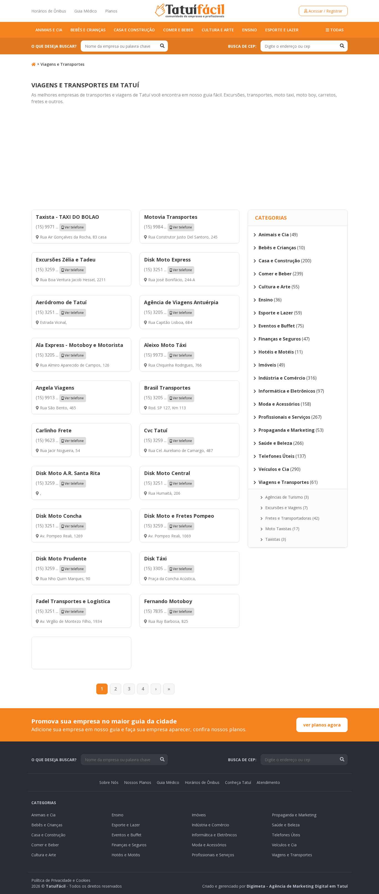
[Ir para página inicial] (33, 64)
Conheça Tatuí (238, 782)
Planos (111, 11)
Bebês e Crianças (87, 29)
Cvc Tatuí (155, 430)
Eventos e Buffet (127, 834)
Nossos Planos (137, 782)
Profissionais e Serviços (213, 854)
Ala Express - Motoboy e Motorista (79, 345)
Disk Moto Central (167, 473)
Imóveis (199, 814)
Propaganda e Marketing (294, 814)
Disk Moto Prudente (61, 558)
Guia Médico (85, 11)
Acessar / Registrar (324, 11)
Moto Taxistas (281, 528)
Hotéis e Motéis (126, 854)
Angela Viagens (55, 387)
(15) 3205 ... (168, 312)
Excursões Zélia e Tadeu (65, 259)
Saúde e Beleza (286, 824)
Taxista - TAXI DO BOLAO (67, 217)
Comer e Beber (178, 29)
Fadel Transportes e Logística (73, 601)
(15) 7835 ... (168, 611)
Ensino (249, 29)
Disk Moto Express (167, 259)
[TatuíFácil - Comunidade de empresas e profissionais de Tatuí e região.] (189, 11)
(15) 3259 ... (60, 269)
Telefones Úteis (286, 834)
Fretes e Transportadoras (291, 518)
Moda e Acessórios (209, 844)
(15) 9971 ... (60, 227)
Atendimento (268, 782)
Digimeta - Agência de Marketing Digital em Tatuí (297, 886)
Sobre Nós (108, 782)
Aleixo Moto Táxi (165, 345)
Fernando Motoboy (168, 601)
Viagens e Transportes (62, 64)
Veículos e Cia (284, 844)
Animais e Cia (49, 29)
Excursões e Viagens (286, 507)
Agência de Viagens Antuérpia (181, 302)
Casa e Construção (134, 29)
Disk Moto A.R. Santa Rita (68, 473)
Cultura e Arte (218, 29)
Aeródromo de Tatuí (61, 302)
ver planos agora (322, 725)
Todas (336, 29)
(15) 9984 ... (168, 227)
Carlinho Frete (54, 430)
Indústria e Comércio (210, 824)
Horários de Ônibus (48, 11)
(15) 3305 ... (168, 568)
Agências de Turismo (286, 497)
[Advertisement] (189, 157)
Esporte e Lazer (282, 29)
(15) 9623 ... (60, 440)
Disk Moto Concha (59, 515)
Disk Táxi (155, 558)
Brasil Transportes (167, 387)
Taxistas (275, 539)
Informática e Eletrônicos (214, 834)
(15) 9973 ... (168, 355)
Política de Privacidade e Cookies (60, 880)
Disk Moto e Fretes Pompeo (179, 515)
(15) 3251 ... (168, 269)
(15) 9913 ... (60, 398)
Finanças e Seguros (129, 844)
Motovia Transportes (170, 217)
